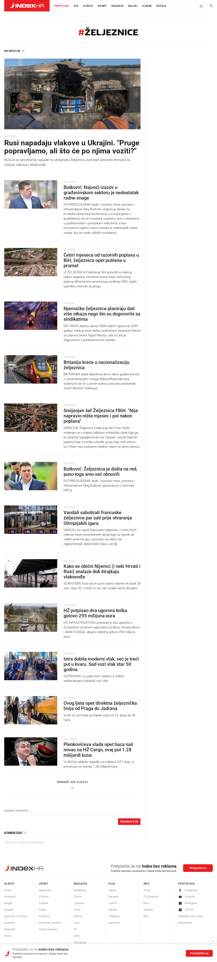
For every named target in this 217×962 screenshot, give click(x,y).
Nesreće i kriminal (15, 916)
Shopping (80, 890)
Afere (7, 935)
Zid (76, 5)
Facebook (191, 890)
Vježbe (112, 909)
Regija (8, 903)
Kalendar (9, 929)
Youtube (190, 896)
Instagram (191, 903)
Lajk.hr (112, 903)
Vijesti (88, 5)
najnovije (12, 50)
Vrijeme (148, 909)
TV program (150, 896)
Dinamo (44, 896)
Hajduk (43, 903)
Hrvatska (10, 896)
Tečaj (146, 890)
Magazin (80, 883)
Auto (77, 922)
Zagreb (8, 909)
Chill (76, 935)
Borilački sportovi (50, 922)
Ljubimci (79, 903)
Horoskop (80, 942)
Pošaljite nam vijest (190, 916)
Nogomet (45, 890)
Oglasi (133, 5)
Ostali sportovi (48, 929)
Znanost (9, 922)
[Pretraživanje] (209, 6)
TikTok (189, 909)
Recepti (113, 896)
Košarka (44, 916)
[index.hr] (27, 5)
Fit (75, 929)
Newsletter (185, 922)
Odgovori (114, 916)
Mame (78, 916)
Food (77, 909)
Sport (102, 5)
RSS (146, 916)
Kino (146, 903)
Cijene (147, 5)
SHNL (42, 909)
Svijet (7, 890)
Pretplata (61, 5)
